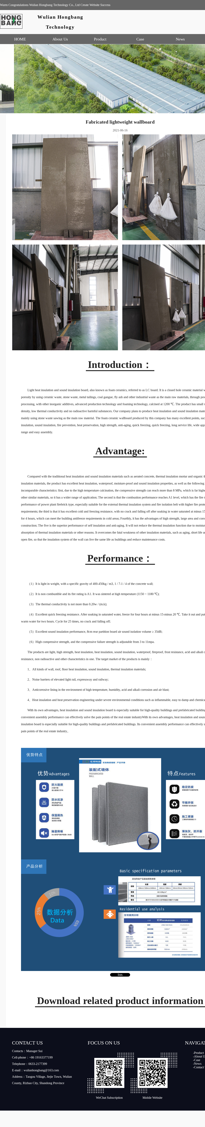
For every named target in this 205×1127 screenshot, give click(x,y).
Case (140, 39)
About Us (60, 39)
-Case (196, 1060)
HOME (20, 39)
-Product (198, 1052)
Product (100, 39)
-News (197, 1063)
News (180, 39)
